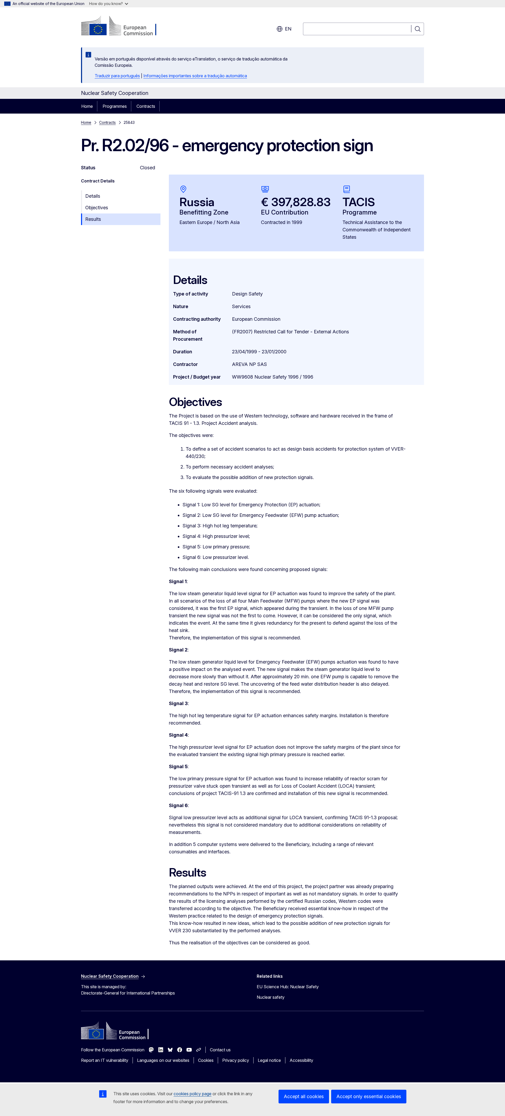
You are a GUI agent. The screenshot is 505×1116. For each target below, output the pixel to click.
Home (87, 106)
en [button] (288, 29)
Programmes (115, 106)
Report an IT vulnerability (104, 1060)
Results (93, 219)
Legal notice (269, 1060)
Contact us (220, 1049)
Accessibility (301, 1060)
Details (92, 196)
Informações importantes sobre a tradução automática (195, 75)
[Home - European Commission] (123, 26)
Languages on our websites (163, 1060)
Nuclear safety (271, 997)
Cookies (206, 1060)
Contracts (146, 106)
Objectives (96, 207)
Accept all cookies (304, 1096)
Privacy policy (235, 1060)
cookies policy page (192, 1093)
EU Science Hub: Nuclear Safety (288, 986)
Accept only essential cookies (368, 1096)
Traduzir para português (117, 75)
